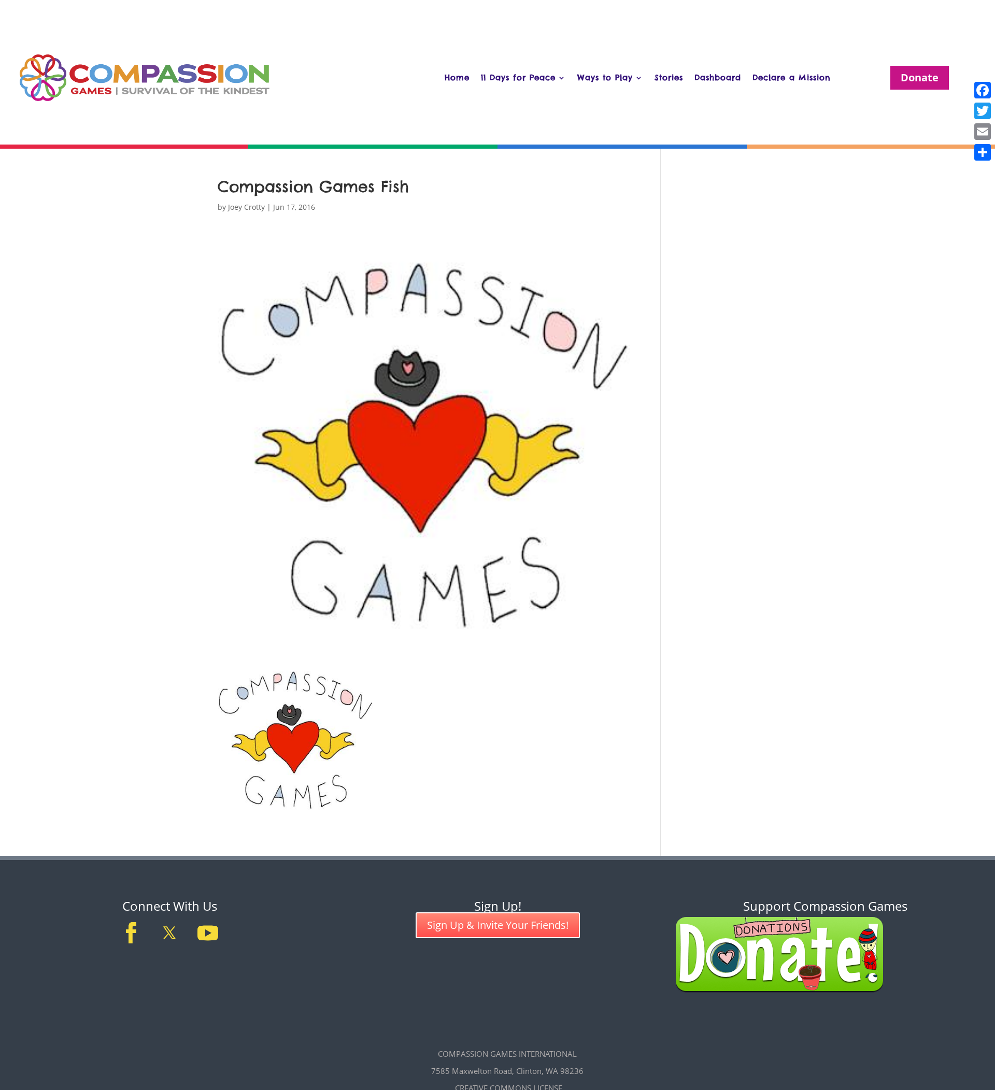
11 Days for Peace (518, 77)
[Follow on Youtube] (208, 933)
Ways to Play (605, 77)
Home (457, 77)
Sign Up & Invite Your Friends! (497, 925)
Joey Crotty (246, 207)
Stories (669, 77)
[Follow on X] (169, 933)
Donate (920, 77)
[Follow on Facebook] (131, 933)
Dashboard (717, 77)
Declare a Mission (791, 77)
